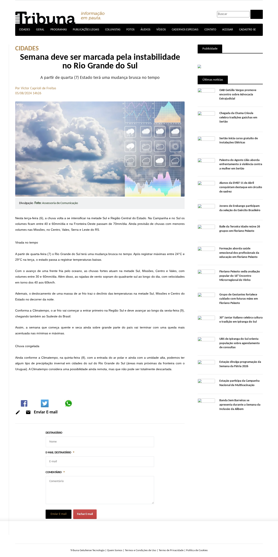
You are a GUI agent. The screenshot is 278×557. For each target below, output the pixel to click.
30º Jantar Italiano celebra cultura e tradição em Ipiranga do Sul (241, 320)
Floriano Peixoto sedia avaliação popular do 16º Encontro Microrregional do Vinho (239, 276)
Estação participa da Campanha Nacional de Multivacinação (239, 383)
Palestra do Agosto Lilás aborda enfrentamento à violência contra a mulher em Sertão (240, 164)
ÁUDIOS (145, 29)
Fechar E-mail (85, 514)
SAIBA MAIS (16, 548)
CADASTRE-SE (247, 29)
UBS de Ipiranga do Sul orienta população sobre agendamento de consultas (239, 343)
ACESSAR (227, 29)
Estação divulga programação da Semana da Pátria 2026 (240, 364)
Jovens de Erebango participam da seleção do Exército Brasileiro (239, 208)
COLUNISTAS (112, 29)
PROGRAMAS (58, 29)
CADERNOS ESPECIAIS (185, 29)
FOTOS (130, 29)
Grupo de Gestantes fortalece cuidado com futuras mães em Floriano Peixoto (238, 299)
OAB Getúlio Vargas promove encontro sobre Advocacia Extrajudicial (237, 94)
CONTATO (210, 29)
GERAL (40, 29)
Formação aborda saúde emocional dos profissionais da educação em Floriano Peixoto (239, 253)
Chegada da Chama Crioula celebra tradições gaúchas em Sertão (238, 117)
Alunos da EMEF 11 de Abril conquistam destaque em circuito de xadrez (240, 187)
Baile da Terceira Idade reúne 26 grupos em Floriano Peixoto (239, 229)
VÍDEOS (161, 29)
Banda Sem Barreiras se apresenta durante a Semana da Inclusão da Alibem (239, 405)
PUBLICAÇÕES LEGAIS (86, 29)
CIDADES (24, 29)
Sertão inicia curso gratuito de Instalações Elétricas (238, 140)
